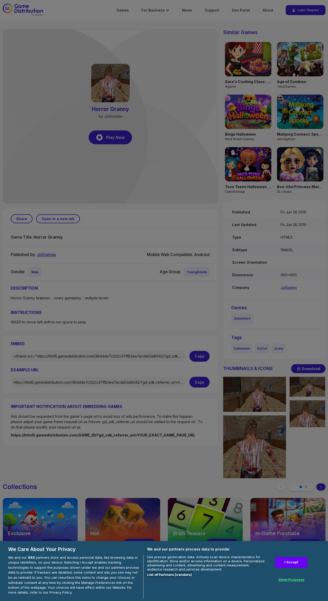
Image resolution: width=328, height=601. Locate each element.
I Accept (291, 562)
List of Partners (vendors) (169, 575)
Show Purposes (291, 579)
